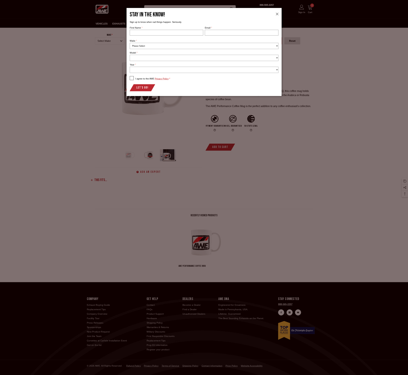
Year (133, 64)
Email (208, 27)
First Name (136, 27)
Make (133, 40)
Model (133, 52)
